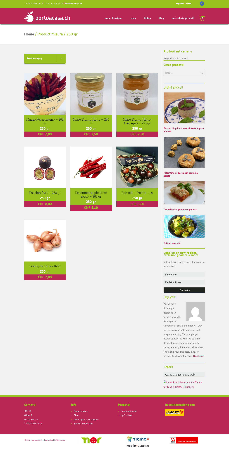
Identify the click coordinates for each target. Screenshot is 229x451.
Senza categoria (129, 411)
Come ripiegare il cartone (86, 419)
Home (29, 34)
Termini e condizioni (83, 423)
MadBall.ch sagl (59, 440)
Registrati (180, 3)
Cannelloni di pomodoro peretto (180, 209)
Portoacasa (47, 16)
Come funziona (81, 411)
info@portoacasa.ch (73, 3)
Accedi (188, 3)
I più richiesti (127, 415)
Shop (76, 415)
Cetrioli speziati (172, 243)
